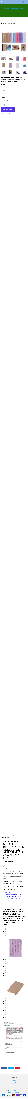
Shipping (10, 86)
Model (3, 91)
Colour (3, 97)
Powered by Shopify (13, 1092)
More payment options (8, 113)
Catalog (14, 1082)
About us (14, 1085)
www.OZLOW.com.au (14, 8)
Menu (4, 2)
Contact (14, 1083)
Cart (25, 2)
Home (2, 19)
